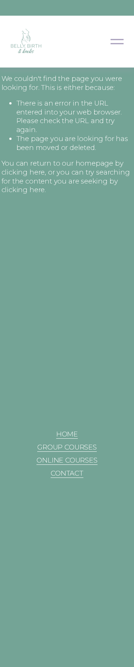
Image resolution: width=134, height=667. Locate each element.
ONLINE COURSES (66, 460)
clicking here (23, 172)
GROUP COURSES (67, 447)
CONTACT (67, 473)
